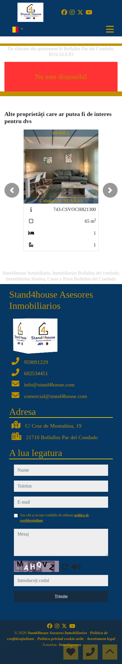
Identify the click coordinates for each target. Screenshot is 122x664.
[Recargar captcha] (65, 567)
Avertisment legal (101, 638)
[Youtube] (89, 12)
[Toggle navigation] (109, 29)
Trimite (61, 596)
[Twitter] (80, 12)
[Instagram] (72, 12)
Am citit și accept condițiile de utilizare (54, 518)
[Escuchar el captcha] (76, 567)
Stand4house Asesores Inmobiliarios (58, 633)
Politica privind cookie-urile (61, 638)
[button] (11, 190)
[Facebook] (64, 12)
